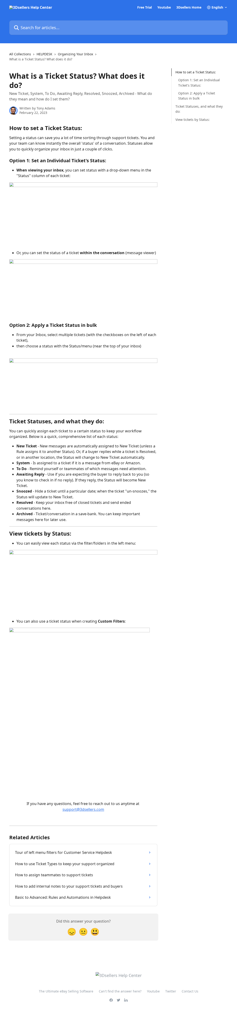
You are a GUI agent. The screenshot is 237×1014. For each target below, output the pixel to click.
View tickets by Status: (192, 119)
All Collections (20, 54)
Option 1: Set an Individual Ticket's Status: (199, 82)
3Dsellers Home (188, 7)
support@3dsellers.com (83, 809)
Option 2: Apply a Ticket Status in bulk (196, 95)
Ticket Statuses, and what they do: (199, 109)
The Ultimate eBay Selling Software (66, 991)
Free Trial (144, 7)
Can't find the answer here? (120, 991)
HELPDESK (44, 54)
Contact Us (190, 991)
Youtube (164, 7)
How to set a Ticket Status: (195, 72)
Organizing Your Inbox (75, 54)
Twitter (170, 991)
